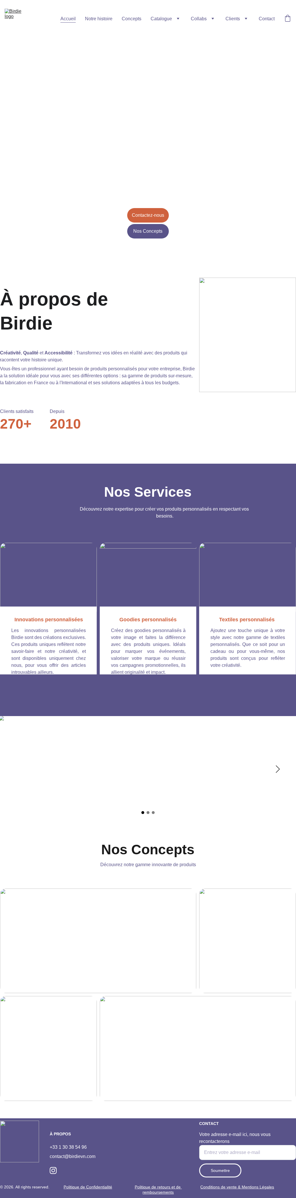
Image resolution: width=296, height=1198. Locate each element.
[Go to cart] (287, 18)
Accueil (68, 18)
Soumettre (220, 1170)
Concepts (131, 18)
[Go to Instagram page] (53, 1170)
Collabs (199, 18)
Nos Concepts (147, 231)
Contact (267, 18)
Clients (232, 18)
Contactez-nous (148, 215)
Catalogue (161, 18)
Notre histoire (98, 18)
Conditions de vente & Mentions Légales (237, 1187)
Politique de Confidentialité (88, 1187)
